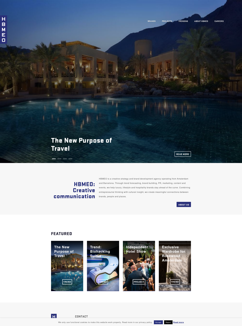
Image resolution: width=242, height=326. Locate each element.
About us (183, 204)
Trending (183, 21)
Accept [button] (158, 322)
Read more (182, 154)
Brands (152, 21)
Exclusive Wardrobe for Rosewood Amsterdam (173, 263)
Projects (167, 21)
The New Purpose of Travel (64, 263)
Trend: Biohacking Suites (100, 263)
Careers (219, 21)
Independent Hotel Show (137, 263)
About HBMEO (201, 21)
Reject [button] (168, 322)
